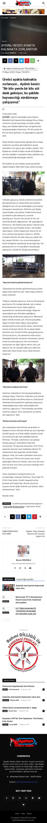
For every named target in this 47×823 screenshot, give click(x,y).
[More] (38, 60)
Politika (5, 724)
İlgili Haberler (8, 579)
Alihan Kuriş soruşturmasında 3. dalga (19, 707)
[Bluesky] (23, 804)
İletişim (29, 814)
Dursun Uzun (13, 711)
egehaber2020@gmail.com (27, 782)
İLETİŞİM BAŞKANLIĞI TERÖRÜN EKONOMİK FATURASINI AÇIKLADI (26, 611)
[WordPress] (32, 798)
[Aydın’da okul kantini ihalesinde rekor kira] (8, 587)
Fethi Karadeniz (14, 689)
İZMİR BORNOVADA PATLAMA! (10, 532)
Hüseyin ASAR (14, 700)
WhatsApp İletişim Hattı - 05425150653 (25, 776)
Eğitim (5, 689)
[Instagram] (21, 568)
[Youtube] (31, 568)
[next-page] (7, 620)
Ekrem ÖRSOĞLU (10, 53)
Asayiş (5, 711)
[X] (15, 60)
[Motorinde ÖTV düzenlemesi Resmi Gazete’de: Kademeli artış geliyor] (8, 599)
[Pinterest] (27, 60)
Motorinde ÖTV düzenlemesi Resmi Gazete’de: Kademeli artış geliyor (29, 600)
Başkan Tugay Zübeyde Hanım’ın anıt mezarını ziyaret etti (35, 533)
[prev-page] (3, 620)
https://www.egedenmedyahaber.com (23, 563)
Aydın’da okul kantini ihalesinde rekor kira (21, 697)
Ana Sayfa (4, 18)
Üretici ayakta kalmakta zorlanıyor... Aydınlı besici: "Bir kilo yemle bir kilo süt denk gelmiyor (21, 507)
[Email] (4, 60)
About (17, 814)
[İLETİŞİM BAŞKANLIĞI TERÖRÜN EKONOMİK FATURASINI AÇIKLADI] (8, 610)
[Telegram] (21, 60)
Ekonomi (13, 18)
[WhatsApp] (32, 60)
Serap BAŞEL (13, 724)
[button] (4, 3)
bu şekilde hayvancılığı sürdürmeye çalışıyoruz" (27, 503)
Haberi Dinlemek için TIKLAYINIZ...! (21, 68)
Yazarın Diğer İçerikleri (24, 579)
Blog (23, 814)
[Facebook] (10, 60)
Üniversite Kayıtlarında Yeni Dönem (18, 686)
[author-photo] (23, 557)
